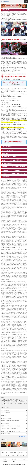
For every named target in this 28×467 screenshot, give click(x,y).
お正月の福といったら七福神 (9, 156)
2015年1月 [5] (12, 455)
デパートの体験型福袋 (7, 150)
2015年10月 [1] (22, 452)
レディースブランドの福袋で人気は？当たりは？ (13, 173)
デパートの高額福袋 (7, 146)
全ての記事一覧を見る (23, 436)
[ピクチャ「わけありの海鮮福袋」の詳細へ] (8, 442)
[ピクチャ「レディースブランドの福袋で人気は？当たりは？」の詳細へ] (19, 442)
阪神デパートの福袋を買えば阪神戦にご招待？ (13, 160)
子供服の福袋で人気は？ (8, 176)
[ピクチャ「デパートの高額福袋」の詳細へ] (3, 442)
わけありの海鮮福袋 (7, 163)
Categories (4, 461)
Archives (23, 459)
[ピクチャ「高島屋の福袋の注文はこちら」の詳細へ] (24, 442)
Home (4, 459)
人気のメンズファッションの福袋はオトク (12, 170)
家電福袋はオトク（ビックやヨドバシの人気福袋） (14, 166)
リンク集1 (14, 459)
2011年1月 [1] (21, 455)
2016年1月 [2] (4, 452)
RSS (14, 461)
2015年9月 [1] (4, 455)
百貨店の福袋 (5, 153)
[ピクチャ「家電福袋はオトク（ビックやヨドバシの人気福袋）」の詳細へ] (13, 442)
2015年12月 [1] (13, 452)
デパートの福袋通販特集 (5, 1)
